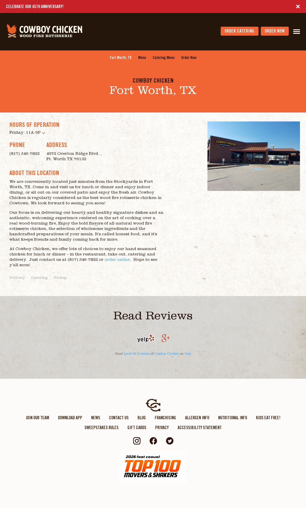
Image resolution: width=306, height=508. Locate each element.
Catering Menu (164, 57)
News (95, 417)
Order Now (188, 57)
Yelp (188, 353)
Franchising (165, 417)
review (145, 353)
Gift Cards (136, 427)
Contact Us (119, 417)
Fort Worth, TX (120, 57)
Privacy (162, 427)
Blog (142, 417)
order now (275, 31)
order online (117, 260)
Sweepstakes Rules (101, 427)
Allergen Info (197, 417)
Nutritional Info (232, 417)
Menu (142, 57)
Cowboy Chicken (167, 353)
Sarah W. (130, 353)
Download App (70, 417)
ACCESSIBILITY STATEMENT (200, 427)
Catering (39, 278)
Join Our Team (37, 417)
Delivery (17, 278)
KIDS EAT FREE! (268, 417)
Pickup (60, 278)
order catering (239, 31)
